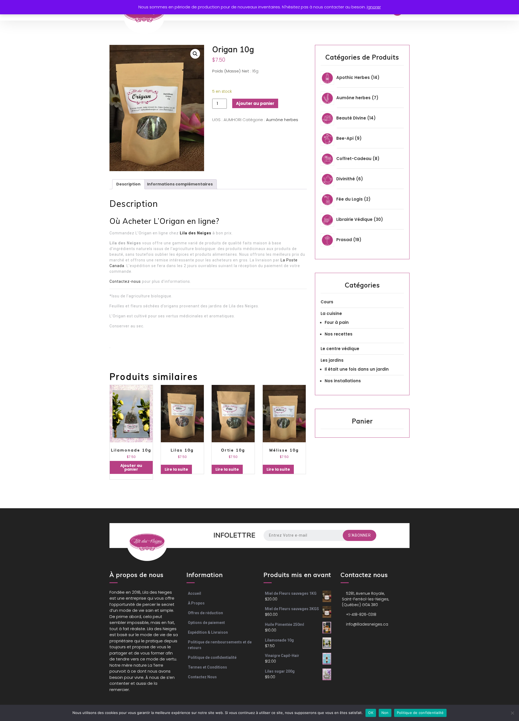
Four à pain (337, 322)
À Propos (196, 603)
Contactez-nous (125, 281)
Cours (327, 302)
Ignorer (374, 7)
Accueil (194, 593)
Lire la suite (176, 469)
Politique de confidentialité (212, 657)
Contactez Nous (202, 677)
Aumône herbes (282, 119)
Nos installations (343, 381)
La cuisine (331, 313)
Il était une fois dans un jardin (357, 369)
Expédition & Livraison (208, 632)
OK (370, 712)
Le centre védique (340, 348)
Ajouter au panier (255, 103)
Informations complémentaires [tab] (180, 184)
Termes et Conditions (207, 667)
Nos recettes (338, 334)
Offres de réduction (205, 613)
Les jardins (332, 360)
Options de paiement (206, 622)
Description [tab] (128, 184)
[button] (195, 54)
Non (385, 712)
